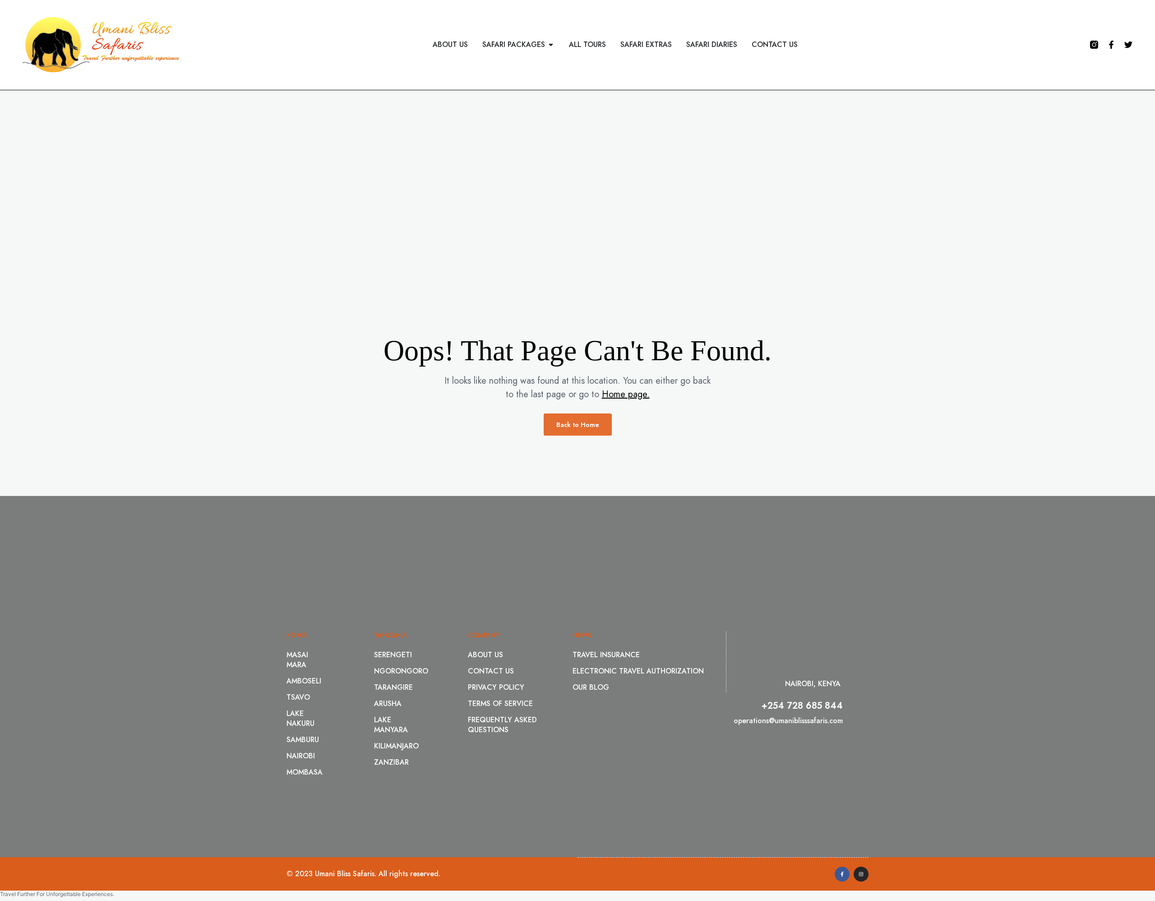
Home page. (626, 394)
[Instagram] (861, 874)
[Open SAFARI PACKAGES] (550, 44)
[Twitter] (1128, 45)
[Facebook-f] (1111, 45)
